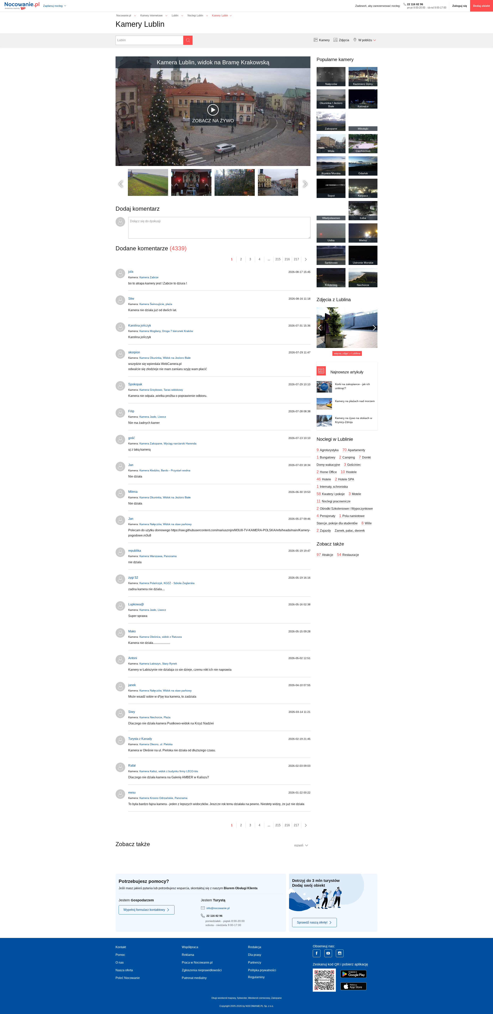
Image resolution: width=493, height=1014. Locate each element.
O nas (120, 962)
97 (325, 554)
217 (296, 259)
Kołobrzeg (331, 285)
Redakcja (254, 947)
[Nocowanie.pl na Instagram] (340, 953)
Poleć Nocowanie (128, 978)
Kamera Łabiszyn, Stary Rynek (158, 663)
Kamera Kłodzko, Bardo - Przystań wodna (164, 470)
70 (353, 450)
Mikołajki (363, 128)
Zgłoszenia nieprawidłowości (202, 970)
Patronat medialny (194, 978)
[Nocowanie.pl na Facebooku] (316, 953)
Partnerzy (254, 962)
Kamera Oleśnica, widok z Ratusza (160, 636)
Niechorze (363, 285)
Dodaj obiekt (481, 5)
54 (348, 554)
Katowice (363, 106)
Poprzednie (321, 327)
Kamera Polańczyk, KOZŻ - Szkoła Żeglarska (167, 583)
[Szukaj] (188, 40)
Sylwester (242, 998)
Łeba (363, 218)
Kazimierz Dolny (363, 83)
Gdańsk (363, 173)
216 (287, 259)
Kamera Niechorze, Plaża (154, 717)
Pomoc (120, 954)
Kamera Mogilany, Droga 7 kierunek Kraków (166, 331)
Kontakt (121, 947)
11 (333, 501)
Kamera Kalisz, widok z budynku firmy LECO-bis (168, 771)
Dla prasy (254, 954)
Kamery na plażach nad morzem (355, 401)
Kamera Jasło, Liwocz (152, 416)
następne (305, 259)
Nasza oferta (124, 970)
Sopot (331, 195)
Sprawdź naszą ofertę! (312, 922)
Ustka (331, 240)
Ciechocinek (363, 151)
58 (331, 494)
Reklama (188, 954)
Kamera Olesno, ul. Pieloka (156, 744)
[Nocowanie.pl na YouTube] (328, 953)
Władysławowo (331, 218)
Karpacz (363, 195)
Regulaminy (256, 977)
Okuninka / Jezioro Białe (331, 104)
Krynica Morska (331, 173)
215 (278, 259)
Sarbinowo (331, 262)
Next (305, 184)
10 (349, 472)
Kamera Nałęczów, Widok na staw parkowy (165, 524)
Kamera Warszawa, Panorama (158, 556)
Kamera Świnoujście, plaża (155, 304)
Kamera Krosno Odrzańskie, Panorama (163, 797)
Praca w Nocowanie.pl (197, 962)
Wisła (331, 151)
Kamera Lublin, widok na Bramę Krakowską (213, 62)
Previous (121, 184)
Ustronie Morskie (363, 262)
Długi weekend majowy (223, 998)
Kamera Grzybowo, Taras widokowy (161, 389)
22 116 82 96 (415, 4)
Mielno (363, 240)
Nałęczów (331, 83)
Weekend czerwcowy (259, 998)
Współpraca (190, 947)
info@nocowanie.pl (218, 908)
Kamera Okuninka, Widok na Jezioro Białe (165, 357)
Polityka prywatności (262, 970)
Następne (372, 327)
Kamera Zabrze (148, 277)
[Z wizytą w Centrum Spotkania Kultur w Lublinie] (347, 327)
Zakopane (331, 128)
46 (324, 479)
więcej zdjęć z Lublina (347, 353)
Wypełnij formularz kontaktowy (144, 909)
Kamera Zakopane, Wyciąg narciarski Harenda (167, 443)
